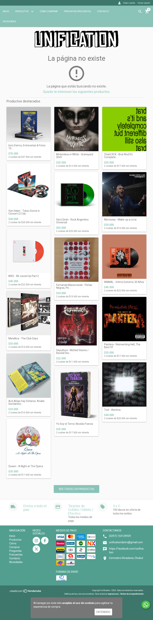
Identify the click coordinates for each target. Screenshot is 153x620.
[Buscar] (140, 11)
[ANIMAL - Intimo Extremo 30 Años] (124, 257)
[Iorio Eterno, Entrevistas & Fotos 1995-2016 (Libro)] (29, 124)
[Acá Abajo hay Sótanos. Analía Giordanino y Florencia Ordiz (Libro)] (29, 376)
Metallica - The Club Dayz (23, 338)
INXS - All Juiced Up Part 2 (23, 276)
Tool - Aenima (112, 409)
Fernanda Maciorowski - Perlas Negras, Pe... (74, 286)
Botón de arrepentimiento (132, 594)
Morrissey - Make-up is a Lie (120, 219)
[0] (147, 12)
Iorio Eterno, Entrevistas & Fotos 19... (27, 147)
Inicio (6, 11)
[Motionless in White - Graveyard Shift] (76, 129)
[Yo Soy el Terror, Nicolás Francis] (76, 394)
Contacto (103, 11)
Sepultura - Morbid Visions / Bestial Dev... (72, 351)
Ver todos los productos (76, 489)
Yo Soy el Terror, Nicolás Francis (74, 423)
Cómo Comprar (49, 11)
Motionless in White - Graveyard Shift (74, 156)
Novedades (9, 21)
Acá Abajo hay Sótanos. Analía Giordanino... (26, 402)
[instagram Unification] (36, 540)
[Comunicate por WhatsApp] (145, 605)
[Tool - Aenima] (124, 384)
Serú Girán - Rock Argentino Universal (72, 221)
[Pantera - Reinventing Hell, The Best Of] (124, 319)
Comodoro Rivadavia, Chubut (126, 557)
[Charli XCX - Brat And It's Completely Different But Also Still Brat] (124, 129)
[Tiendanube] (25, 592)
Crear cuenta (129, 3)
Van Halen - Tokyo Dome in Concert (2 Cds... (24, 212)
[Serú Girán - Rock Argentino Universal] (76, 194)
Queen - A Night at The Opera (25, 466)
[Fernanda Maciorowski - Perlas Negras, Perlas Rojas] (76, 259)
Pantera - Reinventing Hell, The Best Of (122, 346)
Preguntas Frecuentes (77, 11)
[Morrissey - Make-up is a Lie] (124, 194)
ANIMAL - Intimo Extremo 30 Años (124, 282)
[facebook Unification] (45, 540)
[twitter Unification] (36, 549)
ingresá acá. (113, 594)
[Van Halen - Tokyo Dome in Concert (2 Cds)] (29, 185)
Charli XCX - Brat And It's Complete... (118, 156)
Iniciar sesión (144, 3)
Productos (22, 11)
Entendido (103, 611)
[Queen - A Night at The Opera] (29, 441)
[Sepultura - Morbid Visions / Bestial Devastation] (76, 325)
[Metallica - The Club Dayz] (29, 313)
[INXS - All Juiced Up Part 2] (29, 251)
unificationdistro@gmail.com (126, 542)
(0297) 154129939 (120, 535)
